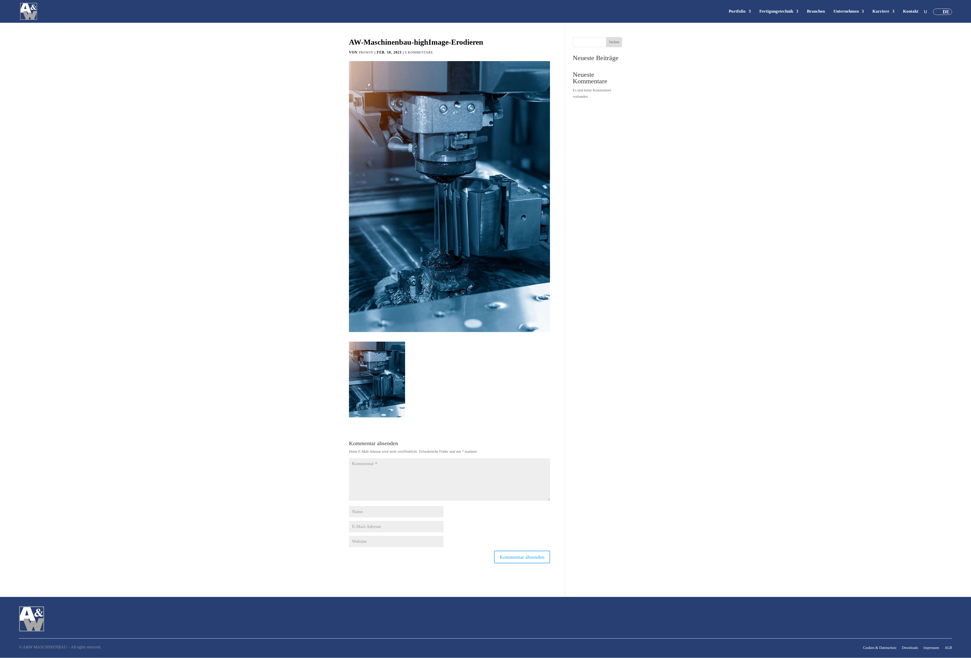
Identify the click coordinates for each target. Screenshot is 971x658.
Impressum (931, 648)
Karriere (880, 12)
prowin (366, 52)
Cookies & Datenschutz (879, 648)
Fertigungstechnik (776, 12)
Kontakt (910, 12)
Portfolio (737, 12)
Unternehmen (846, 12)
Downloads (910, 648)
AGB (948, 648)
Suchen (614, 42)
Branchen (816, 12)
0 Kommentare (419, 52)
